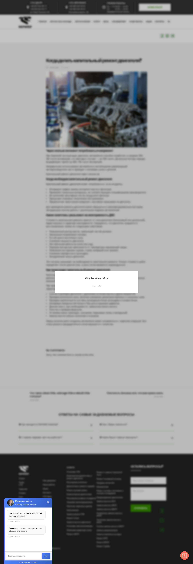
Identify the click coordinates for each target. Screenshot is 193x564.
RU (93, 285)
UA (99, 285)
